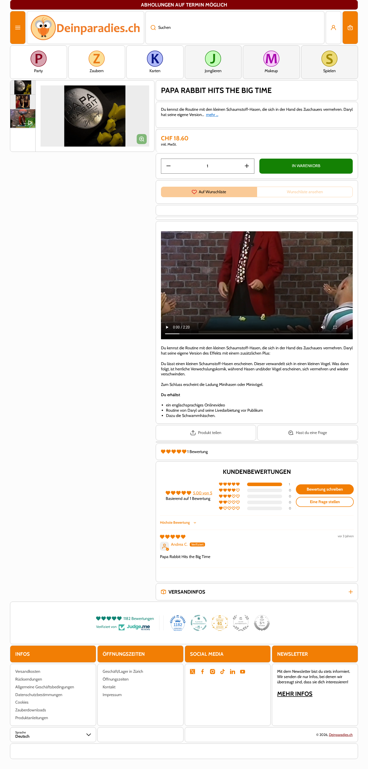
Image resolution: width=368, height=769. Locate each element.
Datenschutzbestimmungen (38, 694)
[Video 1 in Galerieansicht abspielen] (22, 118)
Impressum (112, 694)
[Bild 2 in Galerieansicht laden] (22, 102)
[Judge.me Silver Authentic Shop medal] (241, 623)
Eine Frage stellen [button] (325, 501)
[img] (172, 536)
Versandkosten (27, 671)
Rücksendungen (28, 679)
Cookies (22, 702)
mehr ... (212, 114)
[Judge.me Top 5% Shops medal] (262, 623)
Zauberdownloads (30, 710)
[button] (350, 27)
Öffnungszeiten (116, 679)
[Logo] (85, 27)
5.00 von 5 (202, 493)
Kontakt (109, 687)
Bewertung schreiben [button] (325, 489)
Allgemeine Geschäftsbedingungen (44, 687)
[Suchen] (150, 27)
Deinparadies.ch (341, 734)
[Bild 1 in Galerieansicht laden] (22, 87)
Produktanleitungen (31, 717)
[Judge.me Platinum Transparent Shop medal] (199, 623)
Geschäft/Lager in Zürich (123, 671)
